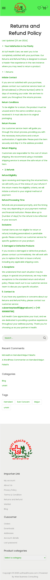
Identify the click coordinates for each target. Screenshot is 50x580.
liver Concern (23, 402)
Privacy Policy (10, 490)
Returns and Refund (13, 499)
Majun (37, 402)
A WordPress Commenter (14, 360)
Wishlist (7, 504)
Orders (7, 523)
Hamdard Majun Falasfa (24, 355)
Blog (4, 380)
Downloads (9, 528)
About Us (8, 485)
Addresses (8, 533)
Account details (11, 538)
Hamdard (8, 402)
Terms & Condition (13, 494)
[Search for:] (25, 338)
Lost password (10, 542)
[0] (39, 8)
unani (4, 385)
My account (9, 480)
